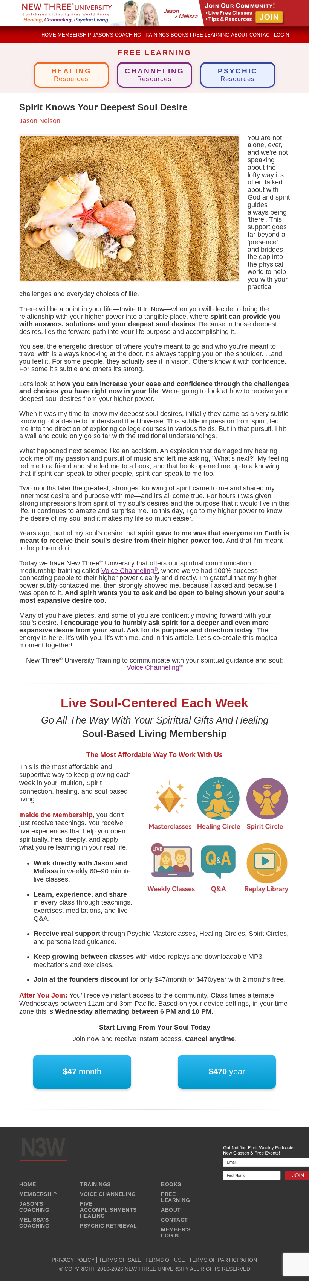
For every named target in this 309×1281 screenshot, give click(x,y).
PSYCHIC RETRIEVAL (108, 1226)
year (227, 1071)
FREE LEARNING (175, 1197)
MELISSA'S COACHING (34, 1223)
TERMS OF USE (165, 1260)
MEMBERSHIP (38, 1194)
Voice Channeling (129, 570)
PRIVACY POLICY (73, 1260)
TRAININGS (95, 1184)
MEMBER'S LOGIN (175, 1232)
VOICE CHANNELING (108, 1194)
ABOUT (171, 1210)
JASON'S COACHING (34, 1207)
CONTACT (174, 1220)
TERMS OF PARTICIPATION (223, 1260)
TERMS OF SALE (120, 1260)
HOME (27, 1184)
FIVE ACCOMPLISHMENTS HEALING (108, 1210)
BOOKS (171, 1184)
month (82, 1071)
